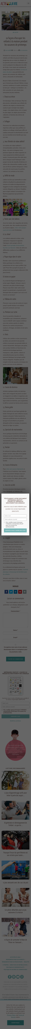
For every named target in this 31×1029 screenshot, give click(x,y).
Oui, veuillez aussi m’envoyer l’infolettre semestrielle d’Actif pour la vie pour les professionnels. (14, 524)
